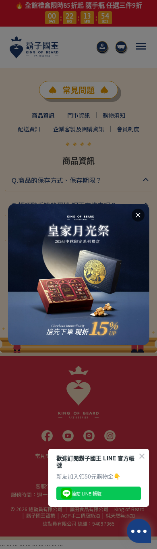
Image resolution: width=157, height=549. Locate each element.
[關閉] (138, 215)
